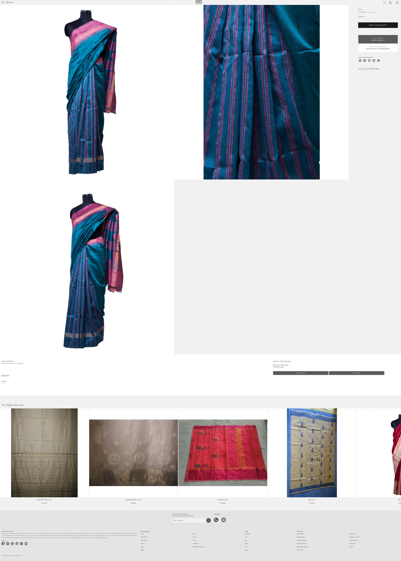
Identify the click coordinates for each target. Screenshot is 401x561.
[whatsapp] (378, 60)
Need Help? (368, 68)
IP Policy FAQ (352, 533)
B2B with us (144, 537)
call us (216, 519)
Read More (5, 375)
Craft (194, 533)
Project (194, 540)
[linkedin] (374, 60)
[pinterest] (369, 60)
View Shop (356, 373)
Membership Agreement (302, 546)
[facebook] (360, 60)
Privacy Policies (300, 533)
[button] (398, 456)
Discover (195, 537)
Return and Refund (301, 543)
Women (246, 543)
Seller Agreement (301, 537)
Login (142, 546)
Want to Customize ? (378, 39)
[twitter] (365, 60)
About (142, 533)
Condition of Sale (353, 540)
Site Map (351, 546)
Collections (247, 533)
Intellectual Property (302, 540)
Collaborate (195, 543)
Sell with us (144, 540)
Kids (246, 546)
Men (246, 540)
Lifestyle (247, 550)
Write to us (223, 519)
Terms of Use (300, 550)
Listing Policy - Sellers (354, 537)
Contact (143, 543)
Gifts (246, 537)
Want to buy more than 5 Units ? (378, 48)
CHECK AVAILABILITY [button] (378, 25)
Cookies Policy (352, 543)
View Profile (301, 373)
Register (143, 550)
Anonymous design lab (198, 546)
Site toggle (3, 2)
